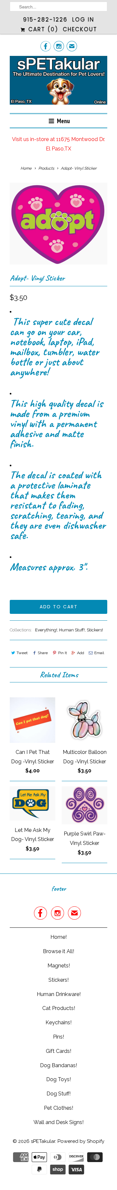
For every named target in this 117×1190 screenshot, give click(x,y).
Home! (58, 937)
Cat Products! (58, 1008)
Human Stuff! (72, 629)
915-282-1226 (45, 19)
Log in (83, 19)
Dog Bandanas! (58, 1065)
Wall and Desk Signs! (58, 1122)
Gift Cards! (58, 1051)
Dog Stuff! (58, 1094)
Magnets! (58, 966)
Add (80, 653)
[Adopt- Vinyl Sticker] (58, 224)
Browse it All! (58, 951)
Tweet (22, 653)
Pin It (62, 653)
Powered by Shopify (81, 1141)
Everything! (46, 629)
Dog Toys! (58, 1079)
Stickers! (95, 629)
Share (43, 653)
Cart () (42, 29)
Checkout (80, 29)
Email (99, 653)
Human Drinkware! (59, 994)
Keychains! (59, 1022)
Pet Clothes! (58, 1108)
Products (46, 168)
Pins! (58, 1037)
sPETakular (43, 1141)
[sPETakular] (58, 82)
